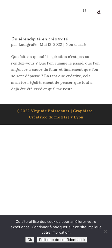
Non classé (76, 44)
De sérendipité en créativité (40, 39)
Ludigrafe (27, 44)
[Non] (105, 231)
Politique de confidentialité (62, 239)
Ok (29, 239)
